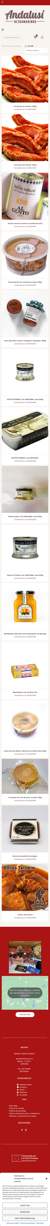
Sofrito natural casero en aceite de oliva (25, 223)
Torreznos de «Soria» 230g (25, 165)
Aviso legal (40, 1223)
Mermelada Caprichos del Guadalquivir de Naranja (25, 634)
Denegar (25, 1212)
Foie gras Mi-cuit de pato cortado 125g (25, 797)
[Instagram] (26, 1130)
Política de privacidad (27, 1223)
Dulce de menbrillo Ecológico (25, 856)
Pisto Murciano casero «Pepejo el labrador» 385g (25, 341)
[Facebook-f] (22, 1130)
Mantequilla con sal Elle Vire (25, 692)
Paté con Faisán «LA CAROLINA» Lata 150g (25, 575)
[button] (46, 1178)
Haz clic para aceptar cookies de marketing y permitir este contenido (25, 992)
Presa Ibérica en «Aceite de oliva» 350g (25, 282)
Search (26, 37)
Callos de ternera (25, 915)
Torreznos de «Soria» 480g (25, 106)
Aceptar (25, 1205)
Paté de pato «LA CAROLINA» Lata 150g (25, 516)
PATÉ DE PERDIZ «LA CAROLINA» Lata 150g (25, 399)
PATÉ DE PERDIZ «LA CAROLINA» (25, 458)
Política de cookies (13, 1223)
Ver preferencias (25, 1218)
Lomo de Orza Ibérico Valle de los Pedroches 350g (25, 751)
